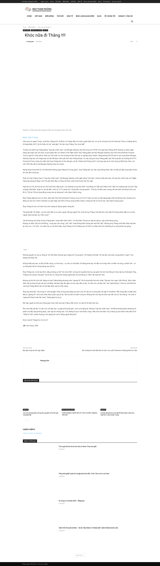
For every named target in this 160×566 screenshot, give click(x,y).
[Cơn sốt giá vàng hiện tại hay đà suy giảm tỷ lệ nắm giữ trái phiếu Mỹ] (41, 398)
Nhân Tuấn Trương (30, 137)
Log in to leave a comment (32, 433)
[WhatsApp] (53, 47)
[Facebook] (125, 1)
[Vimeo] (134, 1)
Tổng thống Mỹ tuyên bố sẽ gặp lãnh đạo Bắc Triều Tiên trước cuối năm (84, 473)
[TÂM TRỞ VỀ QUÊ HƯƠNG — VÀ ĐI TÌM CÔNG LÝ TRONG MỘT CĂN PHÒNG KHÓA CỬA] (40, 539)
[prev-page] (24, 420)
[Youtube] (137, 1)
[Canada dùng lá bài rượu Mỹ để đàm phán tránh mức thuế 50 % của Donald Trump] (118, 398)
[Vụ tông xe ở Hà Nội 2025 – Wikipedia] (40, 512)
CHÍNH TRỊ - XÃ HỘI (36, 30)
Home (25, 27)
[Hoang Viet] (24, 41)
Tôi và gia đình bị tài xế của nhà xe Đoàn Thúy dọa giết (78, 446)
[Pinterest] (48, 47)
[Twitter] (131, 1)
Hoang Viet (30, 41)
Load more (79, 555)
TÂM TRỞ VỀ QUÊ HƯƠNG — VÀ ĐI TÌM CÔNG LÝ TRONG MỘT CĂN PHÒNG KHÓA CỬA (88, 528)
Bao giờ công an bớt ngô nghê (34, 350)
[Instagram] (128, 1)
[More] (58, 47)
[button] (132, 21)
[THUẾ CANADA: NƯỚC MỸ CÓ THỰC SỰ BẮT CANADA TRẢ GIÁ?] (80, 398)
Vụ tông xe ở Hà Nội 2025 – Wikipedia (71, 501)
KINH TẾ (45, 30)
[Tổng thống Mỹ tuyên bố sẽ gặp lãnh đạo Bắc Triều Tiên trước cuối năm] (40, 485)
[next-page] (27, 420)
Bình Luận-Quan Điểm (68, 409)
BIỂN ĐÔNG (31, 27)
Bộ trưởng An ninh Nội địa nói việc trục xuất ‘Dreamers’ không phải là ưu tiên (109, 350)
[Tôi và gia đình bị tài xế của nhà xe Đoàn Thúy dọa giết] (40, 457)
